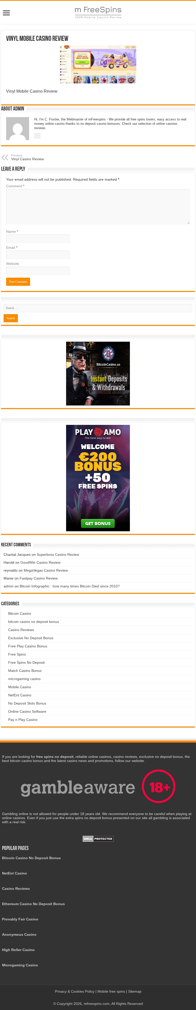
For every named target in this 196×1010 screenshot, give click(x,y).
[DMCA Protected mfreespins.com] (98, 839)
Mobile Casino (19, 687)
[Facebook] (98, 997)
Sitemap (134, 991)
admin (9, 586)
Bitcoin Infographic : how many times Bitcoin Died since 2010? (70, 586)
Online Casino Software (27, 711)
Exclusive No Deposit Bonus (30, 638)
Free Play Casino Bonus (27, 646)
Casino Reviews (21, 630)
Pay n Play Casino (23, 720)
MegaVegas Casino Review (46, 570)
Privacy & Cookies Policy (75, 991)
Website (12, 264)
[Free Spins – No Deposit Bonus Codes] (98, 12)
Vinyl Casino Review (27, 157)
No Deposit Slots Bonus (27, 703)
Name (12, 231)
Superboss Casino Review (58, 554)
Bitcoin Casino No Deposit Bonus (31, 858)
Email (11, 247)
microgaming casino (24, 679)
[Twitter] (103, 997)
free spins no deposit (55, 757)
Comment (15, 186)
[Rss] (93, 997)
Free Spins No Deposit (26, 662)
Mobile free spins (111, 991)
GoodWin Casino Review (40, 562)
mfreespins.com (96, 1004)
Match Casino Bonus (25, 671)
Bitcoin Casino (19, 613)
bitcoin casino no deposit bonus (33, 622)
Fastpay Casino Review (39, 578)
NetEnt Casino (19, 695)
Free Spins (17, 654)
